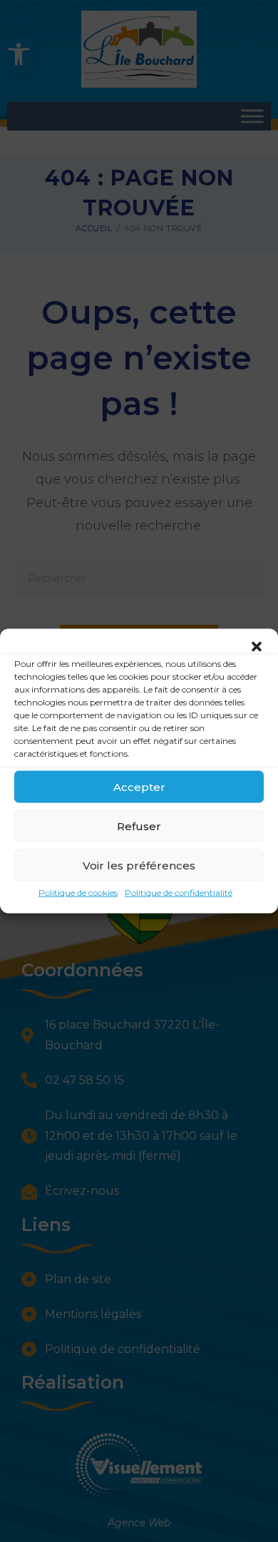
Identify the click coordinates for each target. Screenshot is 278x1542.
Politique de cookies (78, 892)
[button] (256, 647)
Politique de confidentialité (178, 892)
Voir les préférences (139, 865)
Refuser (139, 825)
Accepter (139, 786)
